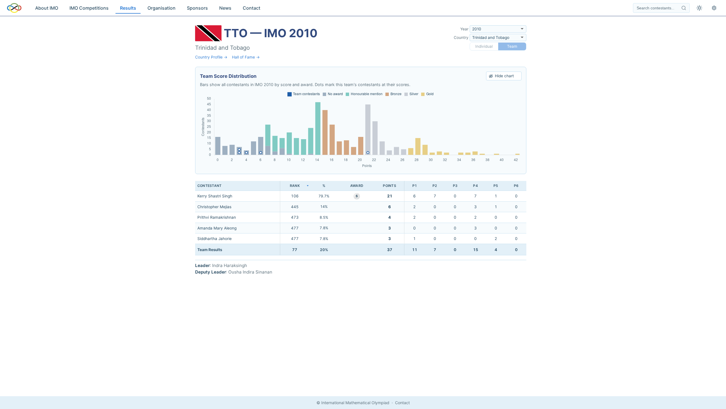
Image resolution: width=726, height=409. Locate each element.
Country (461, 37)
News (225, 8)
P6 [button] (516, 185)
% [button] (323, 185)
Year (464, 29)
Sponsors (197, 8)
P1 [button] (414, 185)
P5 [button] (495, 185)
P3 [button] (455, 185)
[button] (294, 186)
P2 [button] (434, 185)
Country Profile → (211, 57)
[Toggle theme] (699, 8)
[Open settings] (714, 8)
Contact (251, 8)
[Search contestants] (683, 8)
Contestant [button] (209, 185)
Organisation (161, 8)
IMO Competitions (89, 8)
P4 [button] (475, 185)
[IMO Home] (14, 8)
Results (128, 8)
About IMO (46, 8)
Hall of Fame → (246, 57)
